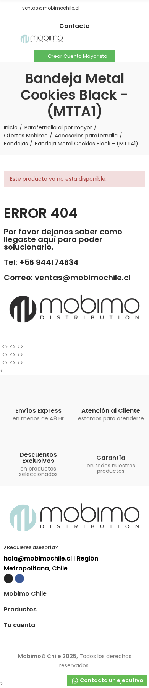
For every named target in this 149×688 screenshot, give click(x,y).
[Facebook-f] (80, 19)
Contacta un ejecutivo (111, 680)
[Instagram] (68, 19)
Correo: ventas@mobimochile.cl (67, 277)
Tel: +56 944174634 (41, 262)
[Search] (128, 39)
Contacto (74, 25)
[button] (6, 8)
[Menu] (7, 39)
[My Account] (141, 39)
